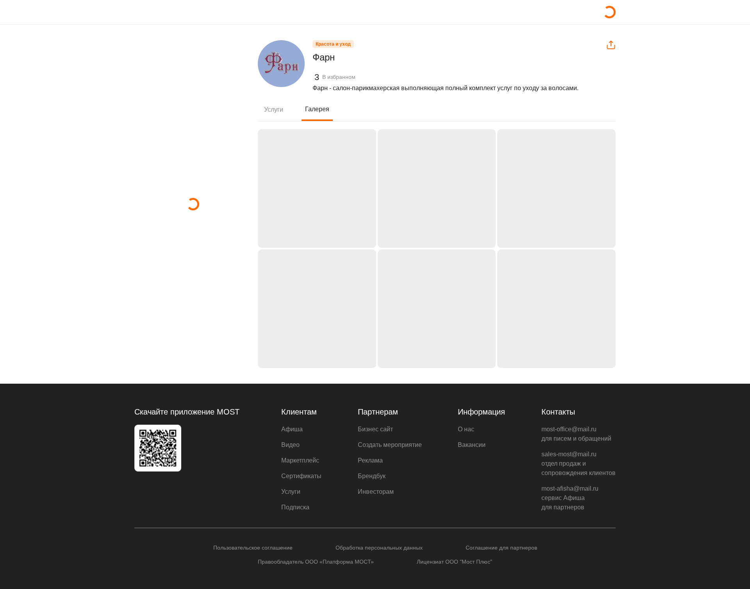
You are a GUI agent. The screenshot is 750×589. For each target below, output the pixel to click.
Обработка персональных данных (379, 548)
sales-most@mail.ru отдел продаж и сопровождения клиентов (578, 463)
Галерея (317, 109)
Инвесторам (376, 491)
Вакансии (472, 444)
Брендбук (372, 476)
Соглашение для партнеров (501, 548)
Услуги (273, 109)
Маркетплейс (300, 460)
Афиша (292, 429)
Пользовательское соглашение (253, 548)
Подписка (295, 507)
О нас (466, 429)
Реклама (370, 460)
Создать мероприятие (390, 444)
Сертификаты (301, 476)
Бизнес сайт (375, 429)
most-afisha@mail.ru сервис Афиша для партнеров (569, 498)
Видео (290, 444)
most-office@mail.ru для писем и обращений (576, 434)
